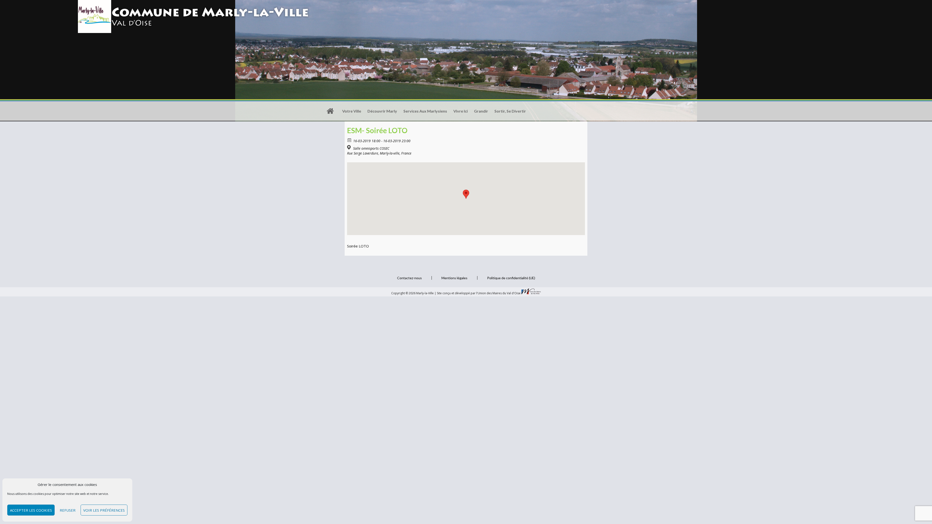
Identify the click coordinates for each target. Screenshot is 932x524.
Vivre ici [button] (460, 111)
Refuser (67, 510)
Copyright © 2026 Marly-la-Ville (412, 293)
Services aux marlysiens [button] (425, 111)
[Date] (349, 140)
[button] (466, 194)
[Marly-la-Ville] (330, 111)
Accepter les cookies (31, 510)
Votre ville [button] (351, 111)
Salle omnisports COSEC (371, 148)
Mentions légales (454, 278)
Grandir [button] (481, 111)
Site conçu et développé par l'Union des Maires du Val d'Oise (479, 293)
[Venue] (349, 147)
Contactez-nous (409, 278)
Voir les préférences (104, 510)
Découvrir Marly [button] (382, 111)
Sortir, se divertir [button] (510, 111)
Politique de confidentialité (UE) (511, 278)
